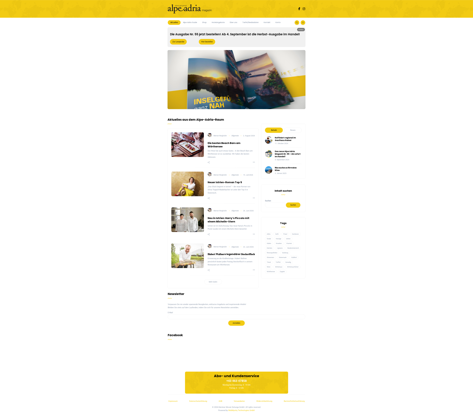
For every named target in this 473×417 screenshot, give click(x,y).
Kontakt (267, 22)
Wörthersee (271, 271)
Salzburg (285, 253)
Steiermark (283, 257)
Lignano (280, 248)
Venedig (288, 262)
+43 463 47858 (236, 381)
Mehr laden (213, 282)
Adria (268, 234)
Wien (268, 267)
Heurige (278, 239)
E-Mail (170, 312)
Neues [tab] (293, 130)
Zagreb (282, 271)
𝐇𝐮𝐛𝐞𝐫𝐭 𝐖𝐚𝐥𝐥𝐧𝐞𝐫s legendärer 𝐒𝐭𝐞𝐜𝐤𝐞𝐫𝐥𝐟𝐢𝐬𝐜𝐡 (231, 254)
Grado (269, 239)
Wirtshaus (278, 267)
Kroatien (279, 243)
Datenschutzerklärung (198, 401)
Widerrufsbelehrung (264, 401)
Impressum (173, 401)
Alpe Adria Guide (190, 22)
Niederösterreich (293, 248)
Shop (204, 22)
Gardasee (295, 234)
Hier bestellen (207, 42)
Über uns (233, 22)
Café (277, 234)
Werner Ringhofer (220, 136)
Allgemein (235, 136)
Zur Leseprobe (178, 42)
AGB (220, 401)
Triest (269, 262)
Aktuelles (174, 22)
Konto (278, 22)
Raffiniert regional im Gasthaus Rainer (285, 139)
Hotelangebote (218, 22)
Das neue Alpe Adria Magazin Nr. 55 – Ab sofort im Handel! (288, 154)
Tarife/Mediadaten (250, 22)
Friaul (285, 234)
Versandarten (239, 401)
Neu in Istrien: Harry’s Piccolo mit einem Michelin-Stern (228, 219)
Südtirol (294, 257)
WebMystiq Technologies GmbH (241, 410)
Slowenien (270, 257)
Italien (269, 243)
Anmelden (236, 323)
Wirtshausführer (292, 267)
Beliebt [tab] (274, 130)
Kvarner (289, 243)
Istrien (288, 239)
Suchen (268, 201)
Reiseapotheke (272, 253)
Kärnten (269, 248)
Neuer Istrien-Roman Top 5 (225, 182)
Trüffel (278, 262)
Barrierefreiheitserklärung (294, 401)
